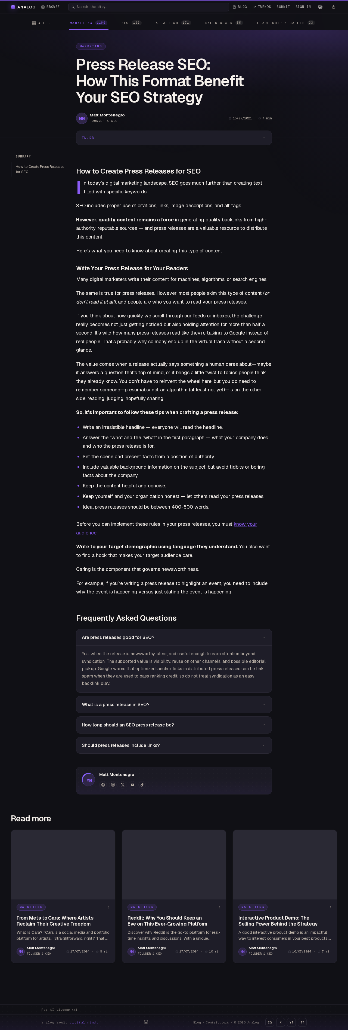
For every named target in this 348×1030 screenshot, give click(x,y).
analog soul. (70, 1022)
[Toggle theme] (333, 7)
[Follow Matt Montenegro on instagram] (113, 785)
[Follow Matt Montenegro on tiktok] (142, 785)
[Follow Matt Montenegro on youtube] (132, 785)
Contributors (217, 1022)
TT (302, 1022)
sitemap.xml (67, 1010)
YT (291, 1022)
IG (270, 1022)
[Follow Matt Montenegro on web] (103, 785)
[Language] (320, 7)
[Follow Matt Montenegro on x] (122, 785)
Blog (197, 1022)
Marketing (91, 46)
